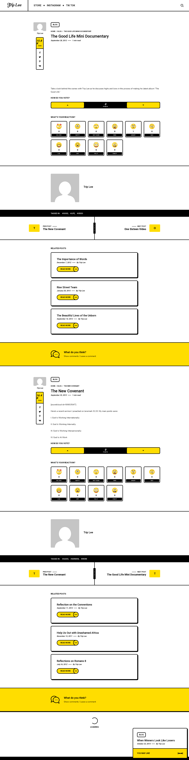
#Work (84, 559)
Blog (55, 24)
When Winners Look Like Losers (156, 740)
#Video (80, 213)
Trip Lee (40, 33)
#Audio (65, 559)
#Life (72, 213)
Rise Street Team (67, 287)
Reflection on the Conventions (74, 605)
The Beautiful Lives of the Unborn (76, 316)
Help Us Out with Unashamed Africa (78, 633)
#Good (65, 213)
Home (53, 31)
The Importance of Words (72, 259)
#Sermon (75, 559)
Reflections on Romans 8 (71, 661)
